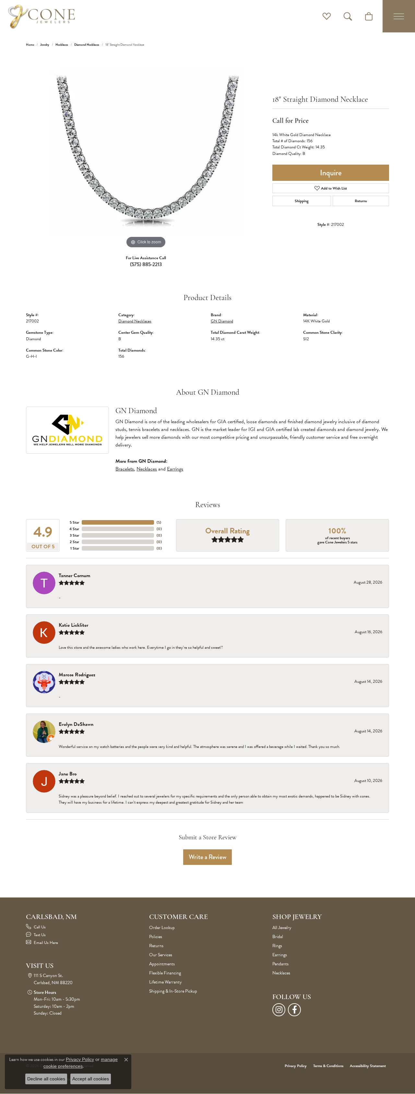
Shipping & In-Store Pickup (173, 991)
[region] (146, 152)
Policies (155, 936)
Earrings (175, 469)
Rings (277, 945)
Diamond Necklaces (86, 44)
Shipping (302, 201)
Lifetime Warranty (165, 982)
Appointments (162, 963)
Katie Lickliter (73, 625)
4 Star (74, 529)
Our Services (160, 954)
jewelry (44, 44)
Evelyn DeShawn (76, 724)
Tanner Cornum (74, 575)
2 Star (74, 542)
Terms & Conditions (328, 1066)
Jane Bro (68, 774)
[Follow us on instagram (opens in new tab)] (278, 1009)
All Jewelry (281, 927)
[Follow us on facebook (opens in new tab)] (294, 1009)
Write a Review (207, 857)
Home (30, 44)
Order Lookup (162, 927)
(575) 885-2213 (146, 264)
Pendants (280, 963)
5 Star (74, 522)
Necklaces (61, 44)
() (159, 522)
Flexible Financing (165, 973)
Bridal (277, 936)
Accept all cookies (90, 1078)
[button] (326, 16)
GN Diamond (222, 321)
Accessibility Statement (368, 1066)
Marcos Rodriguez (77, 675)
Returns (361, 201)
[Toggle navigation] (399, 16)
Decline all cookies (46, 1078)
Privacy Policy (296, 1066)
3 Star (74, 535)
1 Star (74, 548)
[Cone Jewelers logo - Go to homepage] (41, 16)
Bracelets (124, 469)
